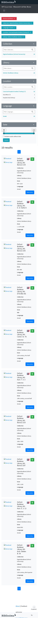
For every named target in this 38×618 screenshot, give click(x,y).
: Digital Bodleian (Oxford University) (17, 23)
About (18, 606)
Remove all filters (9, 18)
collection (19, 43)
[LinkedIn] (20, 2)
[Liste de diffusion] (17, 2)
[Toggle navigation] (4, 10)
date (19, 124)
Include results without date (13, 136)
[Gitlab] (36, 2)
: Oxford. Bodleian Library (13, 37)
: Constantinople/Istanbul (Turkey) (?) (17, 32)
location (19, 81)
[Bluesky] (23, 2)
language (19, 106)
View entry (30, 192)
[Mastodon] (26, 2)
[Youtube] (29, 2)
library (19, 62)
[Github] (32, 2)
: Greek (9, 28)
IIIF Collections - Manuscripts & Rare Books (16, 7)
